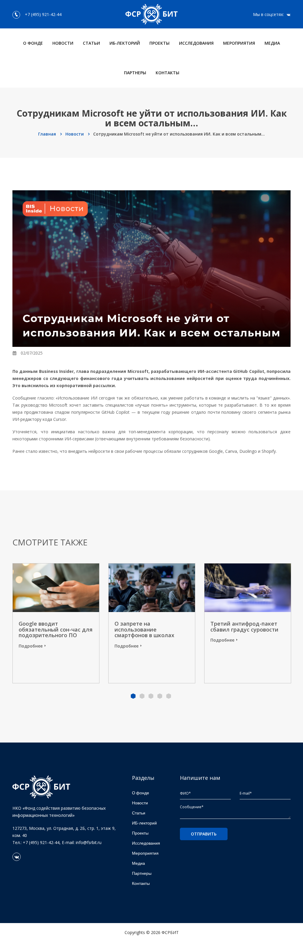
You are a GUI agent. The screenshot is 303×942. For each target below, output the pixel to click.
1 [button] (133, 696)
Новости (62, 43)
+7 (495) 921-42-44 (42, 14)
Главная (47, 134)
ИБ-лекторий (124, 43)
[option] (152, 623)
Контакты (167, 72)
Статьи (91, 43)
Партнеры (135, 72)
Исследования (196, 43)
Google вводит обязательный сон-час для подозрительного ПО (56, 629)
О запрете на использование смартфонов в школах (144, 629)
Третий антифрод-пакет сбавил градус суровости (244, 626)
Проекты (159, 43)
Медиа (272, 43)
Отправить (204, 834)
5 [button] (168, 696)
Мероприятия (239, 43)
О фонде (33, 43)
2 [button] (142, 696)
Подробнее (31, 646)
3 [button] (151, 696)
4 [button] (159, 696)
